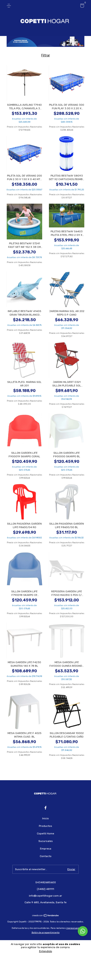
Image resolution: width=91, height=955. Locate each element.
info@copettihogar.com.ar (45, 895)
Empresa (45, 848)
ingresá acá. (73, 928)
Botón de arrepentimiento (46, 932)
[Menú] (10, 6)
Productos (45, 826)
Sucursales (45, 841)
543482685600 (45, 882)
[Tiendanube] (45, 916)
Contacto (45, 856)
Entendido (45, 951)
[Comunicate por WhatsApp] (83, 931)
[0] (81, 6)
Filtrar (45, 55)
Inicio (45, 818)
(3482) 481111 (45, 889)
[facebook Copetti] (45, 808)
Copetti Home (45, 833)
